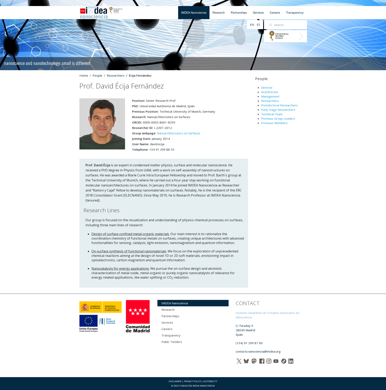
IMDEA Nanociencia (193, 12)
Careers (275, 12)
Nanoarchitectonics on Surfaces (178, 133)
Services (258, 12)
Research (219, 12)
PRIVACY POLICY (192, 381)
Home (83, 75)
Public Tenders (171, 342)
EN (252, 25)
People (97, 75)
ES (258, 25)
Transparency (295, 12)
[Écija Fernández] (102, 123)
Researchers (115, 75)
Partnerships (239, 12)
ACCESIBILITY (210, 381)
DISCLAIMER (175, 381)
